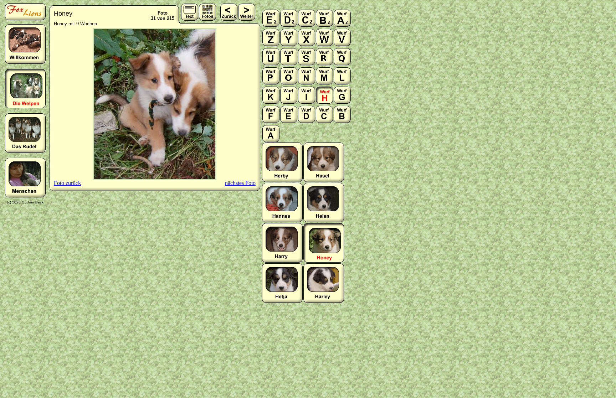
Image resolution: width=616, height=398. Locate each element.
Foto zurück (67, 183)
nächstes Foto (240, 183)
